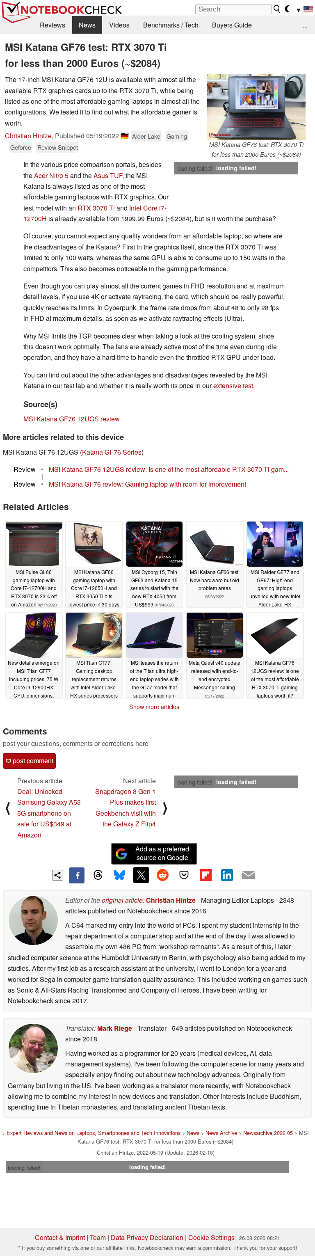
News (87, 25)
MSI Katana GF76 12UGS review (71, 418)
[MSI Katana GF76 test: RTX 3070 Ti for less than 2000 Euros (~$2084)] (256, 107)
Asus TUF (108, 175)
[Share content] (57, 875)
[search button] (277, 9)
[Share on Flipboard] (205, 875)
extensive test (233, 385)
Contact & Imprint (60, 1237)
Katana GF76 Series (112, 452)
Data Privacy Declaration (147, 1237)
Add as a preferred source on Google (162, 853)
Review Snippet (57, 147)
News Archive (221, 1133)
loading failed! (194, 168)
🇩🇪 (125, 135)
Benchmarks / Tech (171, 25)
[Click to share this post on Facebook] (76, 875)
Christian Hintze (28, 135)
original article (122, 900)
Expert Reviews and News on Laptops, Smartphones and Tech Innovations (93, 1133)
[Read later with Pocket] (184, 875)
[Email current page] (248, 875)
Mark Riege (114, 1028)
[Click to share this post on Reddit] (162, 875)
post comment (32, 760)
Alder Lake (146, 136)
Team (98, 1237)
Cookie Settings (211, 1237)
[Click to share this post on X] (141, 875)
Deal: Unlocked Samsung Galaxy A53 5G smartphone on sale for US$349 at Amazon (49, 813)
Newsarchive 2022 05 (268, 1133)
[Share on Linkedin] (227, 875)
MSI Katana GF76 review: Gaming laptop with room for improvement (147, 484)
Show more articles (154, 706)
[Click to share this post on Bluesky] (119, 875)
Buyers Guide (232, 25)
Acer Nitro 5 (51, 175)
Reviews (52, 25)
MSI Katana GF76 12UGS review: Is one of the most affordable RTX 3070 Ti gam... (169, 469)
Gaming (177, 136)
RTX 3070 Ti (96, 208)
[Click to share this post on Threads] (98, 875)
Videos (119, 25)
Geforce (20, 147)
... (305, 25)
